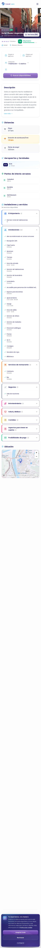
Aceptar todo (21, 932)
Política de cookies (26, 927)
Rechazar (20, 938)
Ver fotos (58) (33, 35)
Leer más (7, 114)
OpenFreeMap (9, 475)
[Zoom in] (36, 453)
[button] (20, 461)
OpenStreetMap (31, 475)
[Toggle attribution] (4, 475)
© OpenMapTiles (17, 475)
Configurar (20, 943)
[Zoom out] (36, 456)
